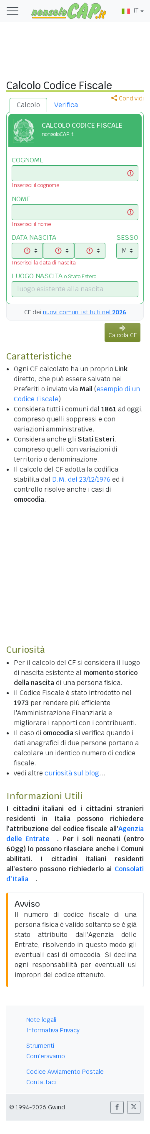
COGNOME (27, 160)
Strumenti (40, 1045)
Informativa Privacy (53, 1030)
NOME (21, 199)
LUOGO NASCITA (54, 276)
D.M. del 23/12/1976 (81, 479)
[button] (117, 1107)
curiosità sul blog (72, 773)
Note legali (41, 1020)
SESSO (127, 237)
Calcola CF (122, 335)
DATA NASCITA (34, 237)
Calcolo (28, 104)
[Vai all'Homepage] (68, 10)
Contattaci (41, 1082)
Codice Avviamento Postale (65, 1071)
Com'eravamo (45, 1056)
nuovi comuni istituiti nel (84, 312)
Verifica (66, 104)
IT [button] (135, 10)
